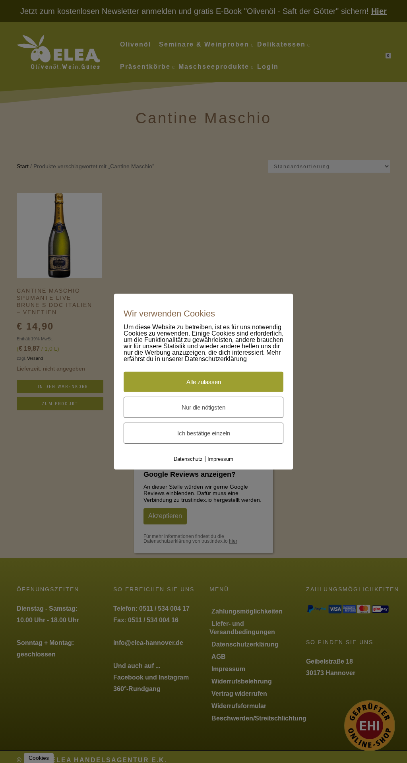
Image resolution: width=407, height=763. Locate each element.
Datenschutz (188, 459)
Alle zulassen (203, 382)
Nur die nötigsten (203, 407)
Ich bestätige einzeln (203, 433)
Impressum (220, 459)
